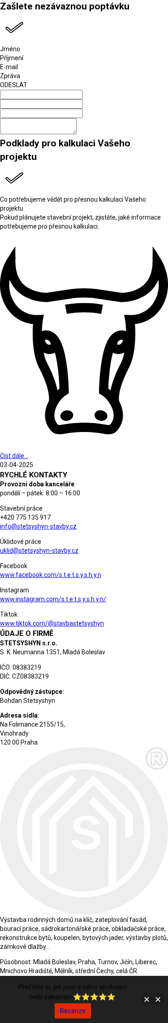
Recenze (73, 1011)
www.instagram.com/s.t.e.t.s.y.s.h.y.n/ (53, 599)
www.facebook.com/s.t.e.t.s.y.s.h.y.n (50, 574)
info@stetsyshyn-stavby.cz (38, 526)
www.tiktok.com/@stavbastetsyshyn (52, 623)
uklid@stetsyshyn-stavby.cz (39, 550)
